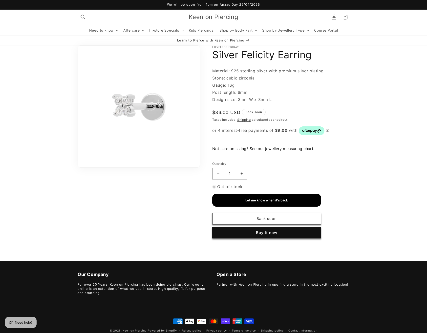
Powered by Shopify (162, 330)
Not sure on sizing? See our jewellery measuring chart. (263, 148)
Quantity (219, 164)
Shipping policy (272, 330)
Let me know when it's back (266, 200)
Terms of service (244, 330)
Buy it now (266, 233)
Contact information (302, 330)
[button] (83, 17)
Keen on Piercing (135, 330)
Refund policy (192, 330)
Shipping (244, 119)
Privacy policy (216, 330)
